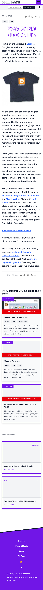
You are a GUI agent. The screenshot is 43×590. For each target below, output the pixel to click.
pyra (19, 365)
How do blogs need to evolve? (16, 230)
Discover (21, 541)
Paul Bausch (34, 195)
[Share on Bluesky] (26, 16)
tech (11, 21)
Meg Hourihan (20, 195)
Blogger (30, 44)
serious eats (22, 321)
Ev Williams (7, 195)
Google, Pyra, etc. (12, 361)
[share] (40, 16)
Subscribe (29, 7)
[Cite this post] (36, 16)
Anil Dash (11, 2)
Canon (21, 551)
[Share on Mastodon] (29, 16)
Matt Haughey (13, 199)
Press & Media (21, 546)
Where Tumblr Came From (15, 317)
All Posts (21, 556)
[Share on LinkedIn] (32, 16)
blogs (5, 21)
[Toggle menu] (38, 2)
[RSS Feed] (21, 567)
